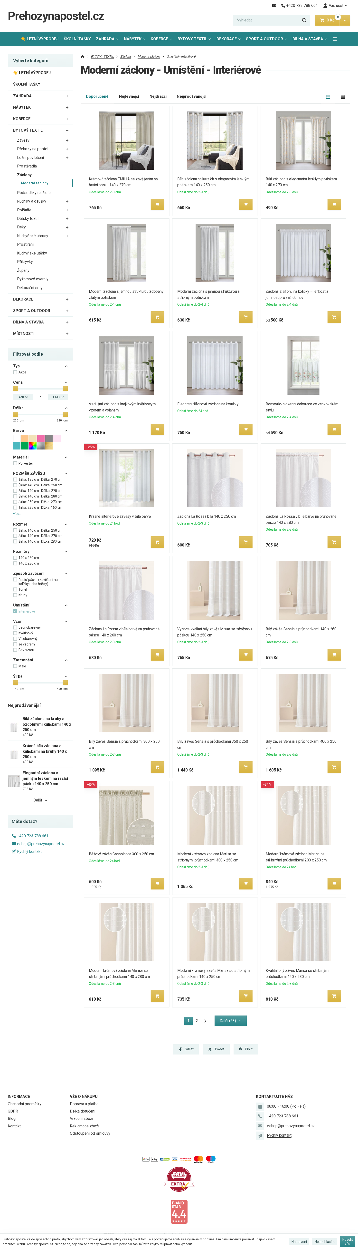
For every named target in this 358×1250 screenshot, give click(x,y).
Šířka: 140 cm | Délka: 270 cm (41, 491)
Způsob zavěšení (28, 573)
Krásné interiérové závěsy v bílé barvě (120, 516)
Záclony (24, 175)
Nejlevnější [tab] (129, 96)
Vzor (17, 621)
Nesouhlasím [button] (325, 1242)
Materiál (20, 457)
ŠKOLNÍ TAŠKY (77, 39)
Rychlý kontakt (29, 851)
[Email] (274, 5)
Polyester (26, 463)
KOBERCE (159, 39)
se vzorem (27, 644)
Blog (12, 1118)
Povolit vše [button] (347, 1242)
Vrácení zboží (81, 1118)
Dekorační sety (30, 287)
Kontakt (14, 1126)
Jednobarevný (30, 627)
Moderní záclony (34, 183)
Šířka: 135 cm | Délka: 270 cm (41, 479)
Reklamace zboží (84, 1126)
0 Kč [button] (333, 20)
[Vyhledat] (304, 20)
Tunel (23, 589)
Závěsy (23, 140)
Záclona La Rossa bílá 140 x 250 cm (206, 516)
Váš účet (336, 5)
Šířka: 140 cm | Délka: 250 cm (41, 485)
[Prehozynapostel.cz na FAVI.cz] (179, 1179)
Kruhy (23, 595)
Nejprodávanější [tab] (191, 96)
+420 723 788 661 (32, 836)
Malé (22, 666)
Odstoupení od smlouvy (90, 1133)
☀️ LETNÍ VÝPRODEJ (39, 39)
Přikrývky (25, 261)
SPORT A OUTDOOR (264, 39)
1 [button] (190, 1021)
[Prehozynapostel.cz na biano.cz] (179, 1211)
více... (17, 514)
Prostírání (25, 244)
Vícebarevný (28, 639)
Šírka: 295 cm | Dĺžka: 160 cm (40, 507)
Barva (18, 430)
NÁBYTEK (132, 39)
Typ (16, 366)
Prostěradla (27, 166)
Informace (19, 1096)
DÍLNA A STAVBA (307, 39)
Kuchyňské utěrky (32, 253)
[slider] (15, 388)
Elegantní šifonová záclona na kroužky (207, 404)
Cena (18, 382)
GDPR (13, 1111)
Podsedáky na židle (34, 192)
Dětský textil (27, 218)
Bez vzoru (26, 650)
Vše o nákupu (84, 1096)
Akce (22, 372)
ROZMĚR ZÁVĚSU (29, 473)
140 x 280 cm (29, 563)
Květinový (26, 633)
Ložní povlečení (30, 157)
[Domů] (83, 56)
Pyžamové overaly (32, 279)
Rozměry (21, 551)
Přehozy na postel (32, 148)
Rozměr (20, 524)
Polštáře (24, 210)
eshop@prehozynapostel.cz (41, 843)
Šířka (17, 676)
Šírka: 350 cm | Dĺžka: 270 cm (40, 502)
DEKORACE (227, 39)
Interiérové (27, 611)
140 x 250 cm (29, 558)
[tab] (328, 97)
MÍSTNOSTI (23, 333)
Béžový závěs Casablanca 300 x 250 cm (121, 854)
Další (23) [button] (228, 1020)
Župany (23, 270)
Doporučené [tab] (97, 96)
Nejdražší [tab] (158, 96)
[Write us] (260, 1136)
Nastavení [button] (299, 1242)
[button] (344, 20)
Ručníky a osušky (31, 201)
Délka (18, 408)
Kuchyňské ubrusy (32, 236)
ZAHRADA (105, 39)
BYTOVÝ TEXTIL (192, 39)
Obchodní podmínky (24, 1104)
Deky (21, 227)
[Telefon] (260, 1116)
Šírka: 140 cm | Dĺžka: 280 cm (40, 541)
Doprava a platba (84, 1104)
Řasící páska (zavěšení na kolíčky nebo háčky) (38, 582)
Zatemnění (23, 660)
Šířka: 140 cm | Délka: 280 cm (41, 496)
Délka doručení (82, 1111)
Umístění (21, 605)
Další (37, 800)
